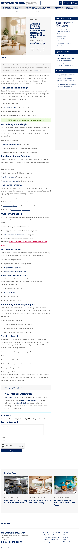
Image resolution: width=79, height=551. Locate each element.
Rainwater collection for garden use (14, 271)
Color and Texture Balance (62, 40)
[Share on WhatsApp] (44, 43)
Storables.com (11, 397)
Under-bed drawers (9, 177)
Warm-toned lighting (10, 206)
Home (2, 11)
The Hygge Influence (61, 33)
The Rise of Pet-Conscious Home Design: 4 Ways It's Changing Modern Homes (66, 75)
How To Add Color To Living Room (29, 120)
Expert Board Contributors (30, 400)
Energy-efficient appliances (12, 267)
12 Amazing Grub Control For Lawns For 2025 (65, 81)
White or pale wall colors (11, 144)
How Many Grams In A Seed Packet (64, 78)
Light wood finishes (9, 107)
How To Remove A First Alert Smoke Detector (66, 84)
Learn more (36, 70)
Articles (6, 11)
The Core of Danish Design (62, 26)
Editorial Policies (22, 403)
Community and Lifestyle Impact (64, 43)
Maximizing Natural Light (62, 28)
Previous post (6, 523)
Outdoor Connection (61, 36)
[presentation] (4, 492)
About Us (45, 532)
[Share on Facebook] (35, 43)
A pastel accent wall (9, 292)
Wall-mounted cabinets (10, 181)
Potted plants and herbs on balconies (15, 235)
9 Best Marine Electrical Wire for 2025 (65, 86)
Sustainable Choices (61, 38)
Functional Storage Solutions (63, 31)
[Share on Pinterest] (41, 43)
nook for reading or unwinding (21, 210)
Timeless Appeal (60, 45)
